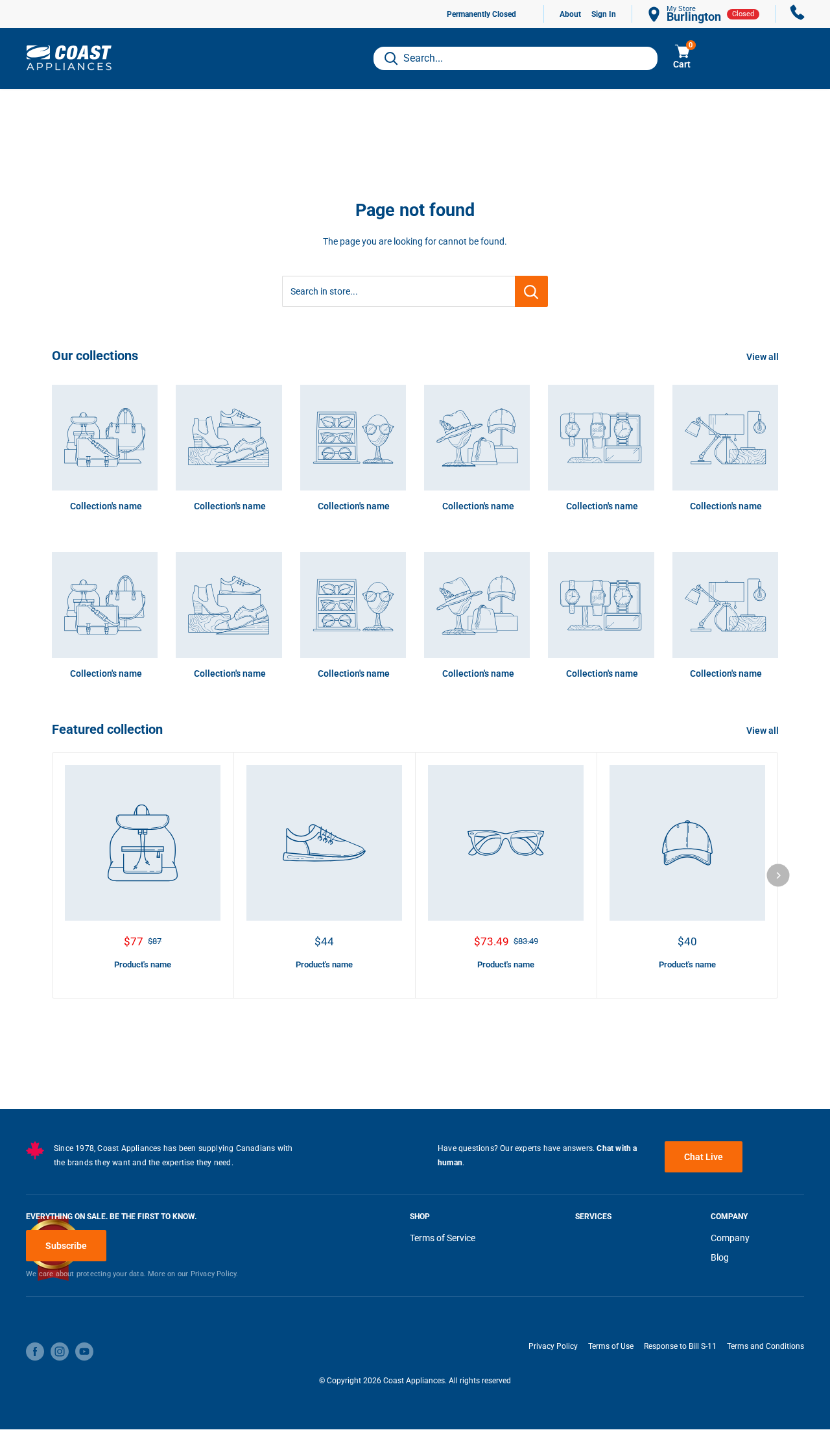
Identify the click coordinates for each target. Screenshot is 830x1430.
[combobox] (516, 58)
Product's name (142, 964)
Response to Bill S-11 (680, 1346)
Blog (720, 1257)
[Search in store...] (531, 291)
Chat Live (703, 1157)
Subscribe (66, 1246)
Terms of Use (611, 1346)
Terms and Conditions (765, 1346)
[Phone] (797, 14)
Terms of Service (442, 1238)
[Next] (778, 875)
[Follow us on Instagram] (60, 1351)
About (570, 14)
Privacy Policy (553, 1346)
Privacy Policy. (215, 1274)
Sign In (603, 14)
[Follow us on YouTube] (84, 1351)
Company (730, 1238)
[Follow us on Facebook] (35, 1351)
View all (763, 357)
